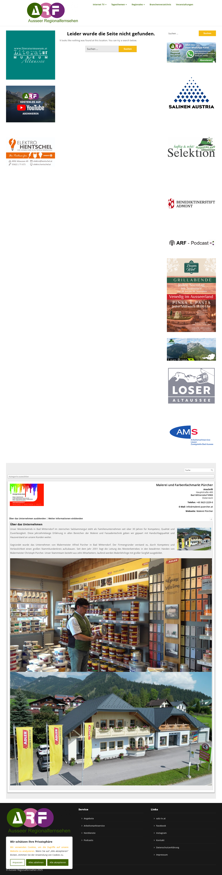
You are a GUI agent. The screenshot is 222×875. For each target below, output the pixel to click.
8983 (210, 495)
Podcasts (88, 840)
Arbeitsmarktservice (94, 825)
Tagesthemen (118, 4)
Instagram (161, 832)
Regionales (137, 4)
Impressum (162, 854)
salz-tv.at (161, 818)
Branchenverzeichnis (160, 4)
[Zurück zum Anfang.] (211, 518)
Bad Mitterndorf (199, 495)
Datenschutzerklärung (167, 847)
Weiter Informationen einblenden (65, 518)
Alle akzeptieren (58, 862)
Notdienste (89, 832)
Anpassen (18, 862)
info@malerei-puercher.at (199, 506)
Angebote (89, 818)
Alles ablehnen (36, 862)
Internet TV (99, 4)
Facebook (161, 825)
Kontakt (160, 840)
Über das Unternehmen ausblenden (27, 518)
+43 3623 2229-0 (204, 502)
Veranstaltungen (184, 4)
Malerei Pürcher (204, 511)
